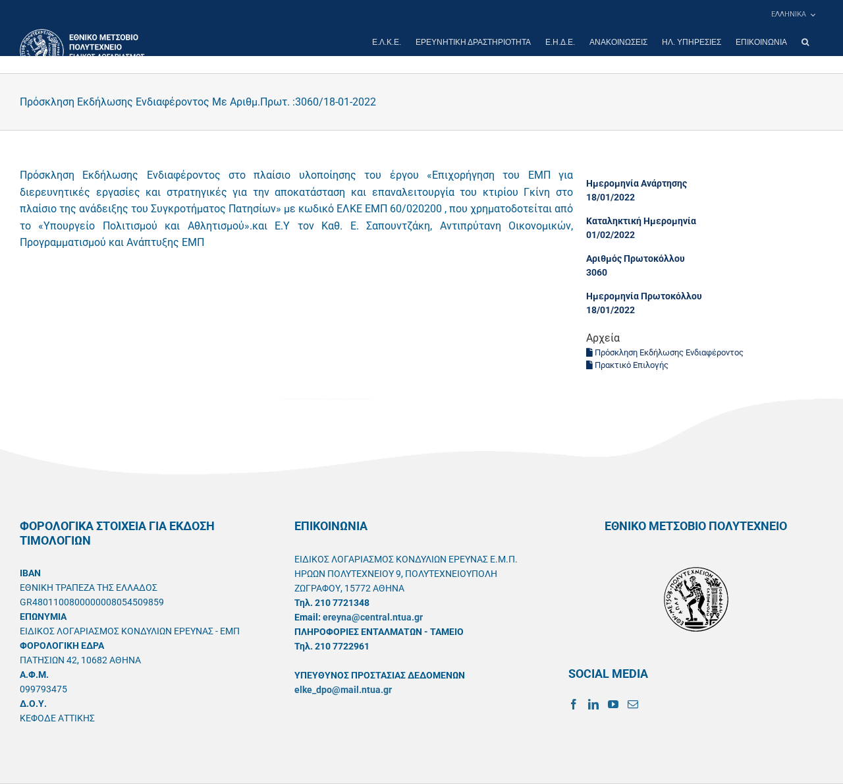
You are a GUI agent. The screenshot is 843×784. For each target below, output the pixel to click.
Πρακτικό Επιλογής (630, 365)
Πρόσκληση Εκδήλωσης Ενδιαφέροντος (668, 352)
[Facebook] (573, 704)
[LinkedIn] (593, 704)
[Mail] (633, 704)
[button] (805, 42)
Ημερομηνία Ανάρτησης (636, 183)
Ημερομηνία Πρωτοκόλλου (644, 296)
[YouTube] (613, 704)
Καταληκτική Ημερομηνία (641, 221)
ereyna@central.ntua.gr (373, 617)
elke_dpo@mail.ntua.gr (343, 689)
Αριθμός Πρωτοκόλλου (635, 258)
